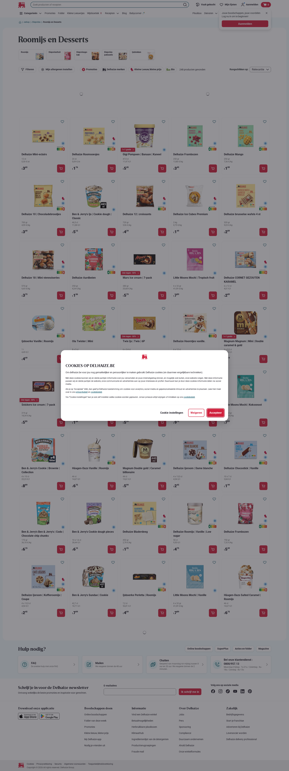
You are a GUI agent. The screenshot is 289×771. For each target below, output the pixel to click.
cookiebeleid (96, 392)
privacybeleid (82, 392)
